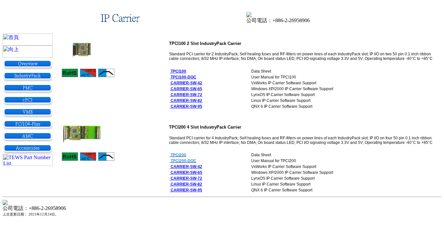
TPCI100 (178, 71)
